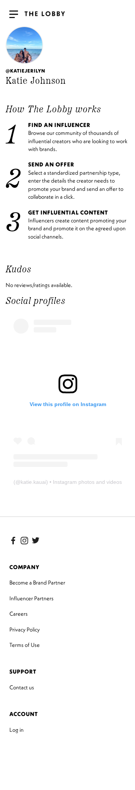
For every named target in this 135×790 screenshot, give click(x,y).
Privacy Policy (24, 629)
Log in (16, 729)
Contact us (21, 687)
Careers (18, 613)
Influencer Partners (31, 598)
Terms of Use (24, 644)
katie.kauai (33, 482)
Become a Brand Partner (37, 582)
